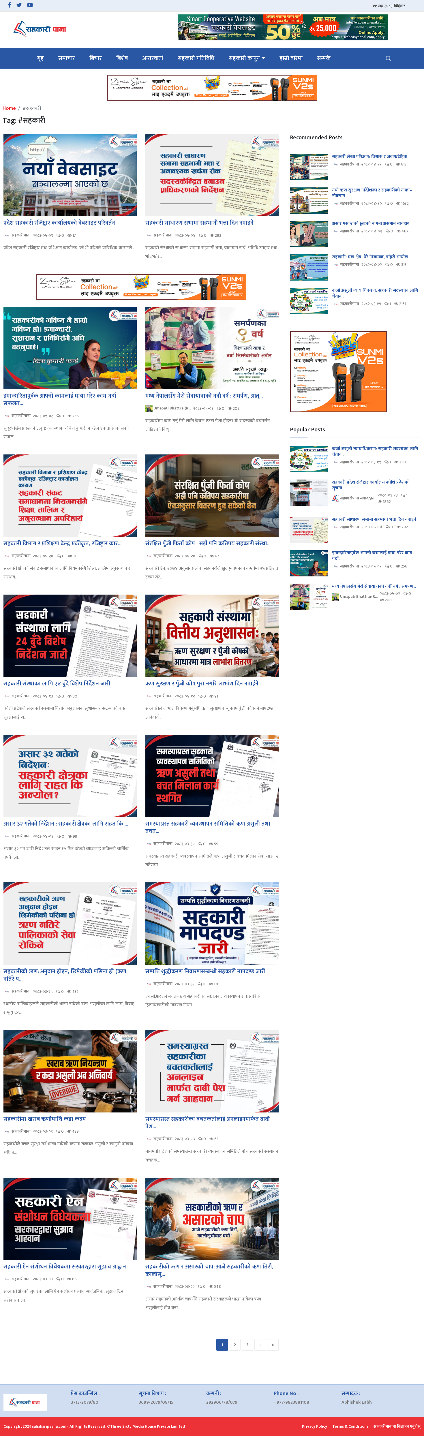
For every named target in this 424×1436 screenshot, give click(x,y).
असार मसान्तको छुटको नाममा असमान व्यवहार (370, 224)
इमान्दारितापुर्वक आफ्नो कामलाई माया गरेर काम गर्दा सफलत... (59, 399)
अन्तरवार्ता (152, 58)
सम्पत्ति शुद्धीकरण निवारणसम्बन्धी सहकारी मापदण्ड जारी (205, 971)
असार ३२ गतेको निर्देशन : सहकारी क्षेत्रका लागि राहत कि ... (65, 824)
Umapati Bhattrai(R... (172, 408)
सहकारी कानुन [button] (244, 58)
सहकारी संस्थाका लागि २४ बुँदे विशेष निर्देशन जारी (56, 683)
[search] (388, 58)
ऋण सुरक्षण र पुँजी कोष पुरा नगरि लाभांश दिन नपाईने (201, 683)
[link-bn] (283, 27)
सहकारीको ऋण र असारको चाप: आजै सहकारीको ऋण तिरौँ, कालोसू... (209, 1270)
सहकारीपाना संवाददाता (357, 498)
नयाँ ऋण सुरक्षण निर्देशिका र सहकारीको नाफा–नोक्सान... (372, 193)
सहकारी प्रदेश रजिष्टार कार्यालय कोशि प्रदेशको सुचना (371, 485)
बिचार (95, 58)
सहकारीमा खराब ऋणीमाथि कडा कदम (44, 1119)
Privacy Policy (314, 1426)
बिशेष (122, 58)
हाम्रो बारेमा (291, 58)
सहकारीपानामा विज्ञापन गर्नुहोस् (397, 1426)
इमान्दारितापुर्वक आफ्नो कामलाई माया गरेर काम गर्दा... (372, 556)
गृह (40, 58)
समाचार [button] (66, 58)
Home (9, 108)
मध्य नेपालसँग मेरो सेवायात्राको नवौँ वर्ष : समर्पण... (374, 586)
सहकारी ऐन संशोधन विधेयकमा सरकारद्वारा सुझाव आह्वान (64, 1266)
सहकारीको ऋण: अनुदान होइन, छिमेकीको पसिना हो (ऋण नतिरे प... (64, 975)
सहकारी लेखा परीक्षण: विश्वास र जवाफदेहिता (369, 157)
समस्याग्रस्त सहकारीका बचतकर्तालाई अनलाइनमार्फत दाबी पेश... (207, 1122)
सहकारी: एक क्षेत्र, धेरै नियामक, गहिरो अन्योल (370, 257)
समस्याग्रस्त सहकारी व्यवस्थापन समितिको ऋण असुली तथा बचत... (207, 827)
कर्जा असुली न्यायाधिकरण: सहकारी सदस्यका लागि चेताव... (375, 293)
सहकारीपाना (21, 235)
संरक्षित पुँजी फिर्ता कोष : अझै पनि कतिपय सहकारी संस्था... (208, 543)
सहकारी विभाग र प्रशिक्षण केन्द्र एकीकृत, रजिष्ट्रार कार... (62, 543)
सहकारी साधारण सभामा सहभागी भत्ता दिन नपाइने (199, 223)
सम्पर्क (324, 58)
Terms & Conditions (350, 1426)
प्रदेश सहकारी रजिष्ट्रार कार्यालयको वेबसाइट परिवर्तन (59, 223)
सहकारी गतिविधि (196, 58)
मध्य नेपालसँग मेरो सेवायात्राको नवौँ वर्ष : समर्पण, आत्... (204, 396)
